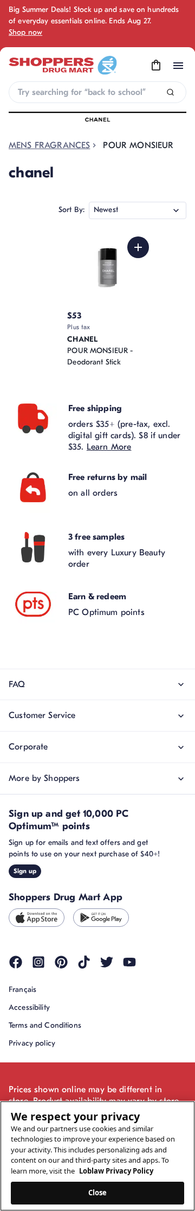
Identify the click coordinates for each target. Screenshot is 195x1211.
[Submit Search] (170, 92)
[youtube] (129, 962)
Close (97, 1192)
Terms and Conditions (45, 1025)
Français (22, 989)
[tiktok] (84, 962)
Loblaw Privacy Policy (116, 1171)
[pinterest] (61, 962)
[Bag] (156, 65)
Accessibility (29, 1007)
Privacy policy (32, 1043)
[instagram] (38, 962)
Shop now (25, 32)
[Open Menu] (178, 65)
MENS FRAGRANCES (49, 145)
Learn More (109, 447)
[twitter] (107, 962)
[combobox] (97, 92)
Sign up (25, 871)
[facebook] (16, 962)
